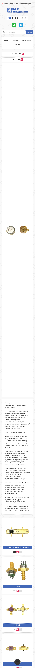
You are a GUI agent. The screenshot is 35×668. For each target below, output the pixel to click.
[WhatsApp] (14, 25)
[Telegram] (21, 25)
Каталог (15, 41)
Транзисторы (26, 41)
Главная (6, 41)
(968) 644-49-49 (19, 18)
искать (29, 32)
